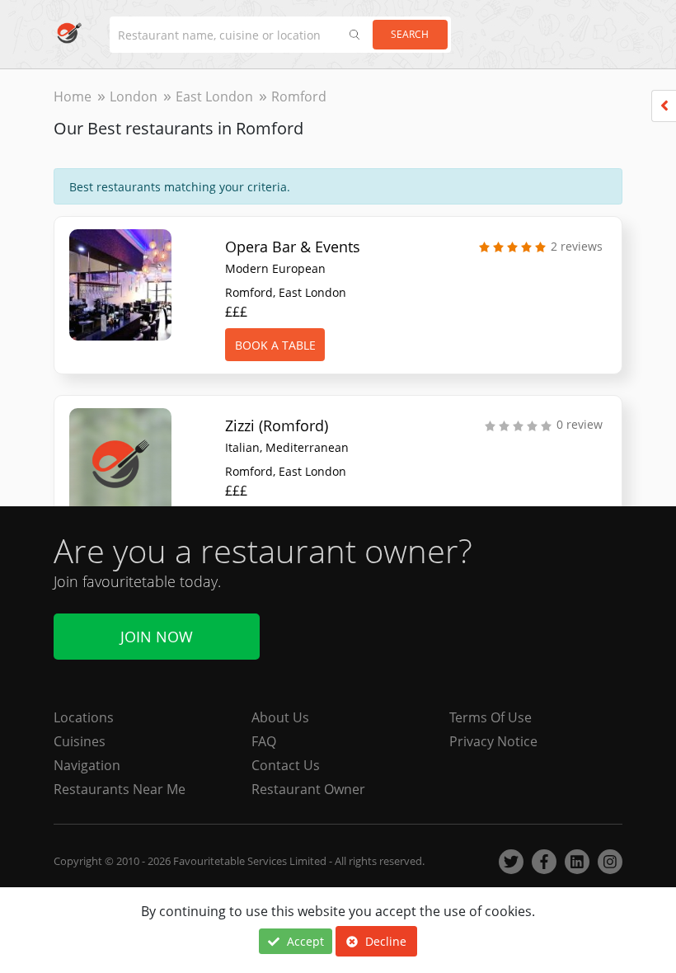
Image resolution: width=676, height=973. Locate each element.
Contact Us (285, 765)
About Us (280, 717)
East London (214, 96)
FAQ (263, 741)
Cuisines (80, 741)
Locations (84, 717)
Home (73, 96)
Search (410, 34)
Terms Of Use (490, 717)
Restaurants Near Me (119, 789)
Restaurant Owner (308, 789)
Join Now (156, 636)
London (133, 96)
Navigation (87, 765)
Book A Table (275, 345)
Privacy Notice (493, 741)
